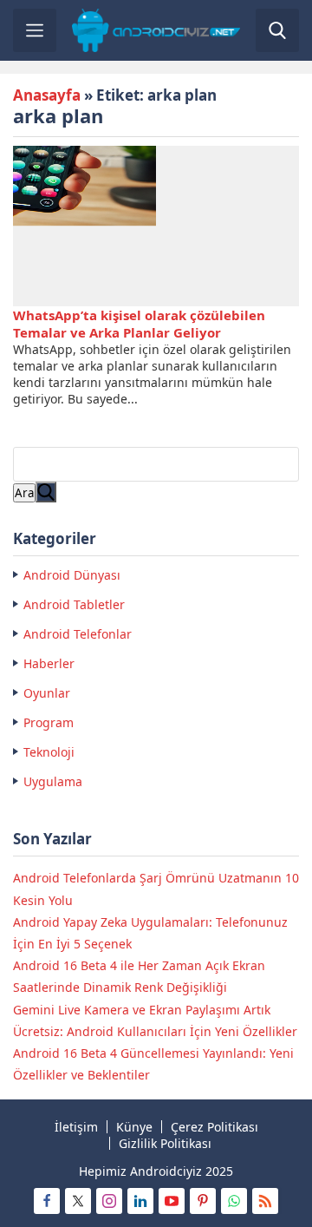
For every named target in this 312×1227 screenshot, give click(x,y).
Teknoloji (49, 752)
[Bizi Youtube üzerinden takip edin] (172, 1201)
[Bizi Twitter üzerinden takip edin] (78, 1201)
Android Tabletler (74, 604)
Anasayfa (47, 95)
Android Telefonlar (77, 634)
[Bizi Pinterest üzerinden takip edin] (203, 1201)
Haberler (49, 663)
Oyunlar (46, 693)
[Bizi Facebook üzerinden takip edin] (47, 1201)
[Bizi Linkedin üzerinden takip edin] (140, 1201)
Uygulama (52, 781)
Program (48, 722)
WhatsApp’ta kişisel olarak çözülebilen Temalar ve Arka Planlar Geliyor (139, 323)
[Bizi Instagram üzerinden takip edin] (109, 1201)
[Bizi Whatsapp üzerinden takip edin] (234, 1201)
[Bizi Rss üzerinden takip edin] (265, 1201)
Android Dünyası (71, 575)
